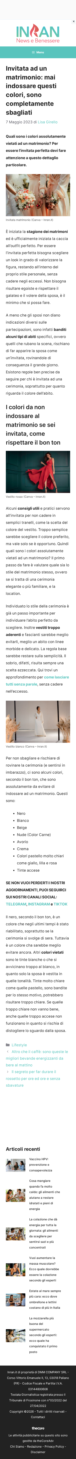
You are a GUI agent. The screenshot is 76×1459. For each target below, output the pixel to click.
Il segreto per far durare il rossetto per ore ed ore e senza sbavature (33, 1078)
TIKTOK (60, 904)
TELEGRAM (16, 904)
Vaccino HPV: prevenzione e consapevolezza (40, 1164)
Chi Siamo (17, 1446)
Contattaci (38, 1417)
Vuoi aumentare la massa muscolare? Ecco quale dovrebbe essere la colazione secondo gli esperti (44, 1269)
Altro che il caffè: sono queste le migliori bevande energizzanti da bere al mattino (37, 1058)
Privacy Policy (54, 1446)
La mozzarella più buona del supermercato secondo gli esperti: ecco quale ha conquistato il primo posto (43, 1335)
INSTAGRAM (39, 904)
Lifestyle (19, 1045)
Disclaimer (38, 1452)
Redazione (34, 1446)
